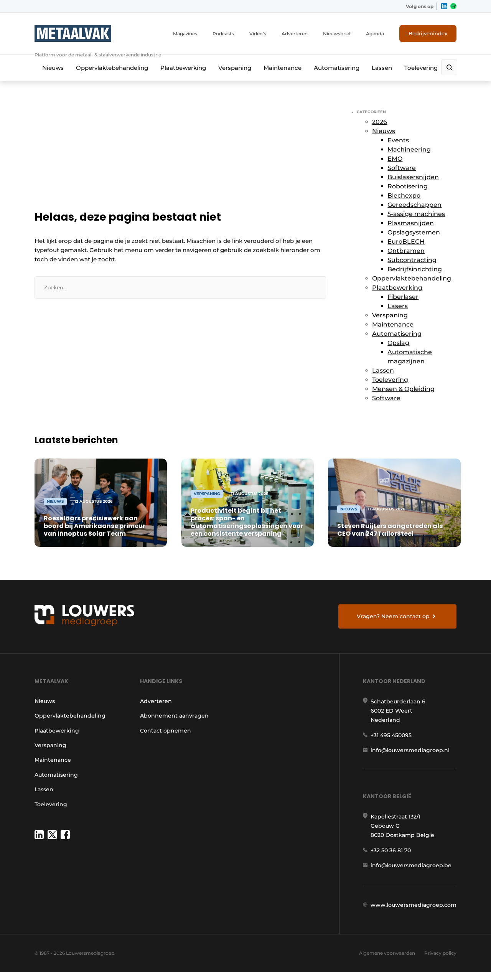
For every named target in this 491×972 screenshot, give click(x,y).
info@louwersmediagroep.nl (410, 750)
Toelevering (421, 67)
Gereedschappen (414, 204)
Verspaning (234, 67)
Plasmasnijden (410, 223)
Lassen (382, 67)
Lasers (397, 306)
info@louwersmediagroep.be (411, 865)
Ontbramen (406, 250)
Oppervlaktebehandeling (112, 67)
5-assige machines (416, 214)
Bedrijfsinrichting (414, 269)
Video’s (257, 33)
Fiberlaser (403, 296)
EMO (394, 158)
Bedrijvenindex (428, 33)
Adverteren (295, 33)
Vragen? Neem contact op (393, 616)
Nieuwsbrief (337, 33)
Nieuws (53, 67)
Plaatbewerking (183, 67)
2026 (379, 121)
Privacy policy (440, 953)
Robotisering (407, 186)
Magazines (185, 33)
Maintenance (283, 67)
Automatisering (336, 67)
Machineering (409, 149)
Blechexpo (403, 195)
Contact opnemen (165, 730)
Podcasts (223, 33)
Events (398, 140)
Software (401, 168)
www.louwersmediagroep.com (413, 904)
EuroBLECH (406, 241)
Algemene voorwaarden (387, 953)
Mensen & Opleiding (403, 389)
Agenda (375, 33)
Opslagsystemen (413, 232)
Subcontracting (412, 260)
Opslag (398, 343)
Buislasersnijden (413, 177)
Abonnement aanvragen (174, 715)
